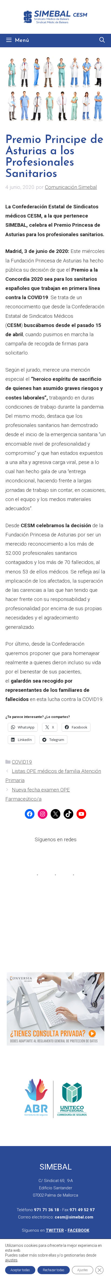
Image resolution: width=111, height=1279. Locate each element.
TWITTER (55, 1230)
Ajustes (82, 1270)
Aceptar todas (20, 1270)
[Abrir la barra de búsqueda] (102, 40)
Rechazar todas (53, 1270)
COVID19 (22, 762)
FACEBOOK (78, 1230)
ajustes (11, 1260)
